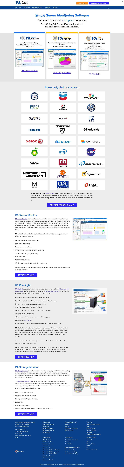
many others (50, 193)
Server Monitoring (70, 450)
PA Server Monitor (30, 70)
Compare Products (48, 424)
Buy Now (82, 3)
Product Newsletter (92, 450)
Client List (68, 442)
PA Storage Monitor (62, 72)
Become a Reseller (48, 460)
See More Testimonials (62, 205)
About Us (89, 440)
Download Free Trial (98, 3)
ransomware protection (51, 291)
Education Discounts (49, 456)
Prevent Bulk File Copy (71, 454)
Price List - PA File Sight (50, 454)
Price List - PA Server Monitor (51, 450)
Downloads (46, 426)
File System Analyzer (25, 381)
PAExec (67, 424)
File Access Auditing (71, 452)
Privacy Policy (91, 444)
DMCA (89, 446)
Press (88, 448)
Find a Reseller (47, 458)
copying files (28, 320)
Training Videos (91, 430)
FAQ (88, 426)
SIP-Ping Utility (69, 430)
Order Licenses (47, 440)
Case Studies (68, 444)
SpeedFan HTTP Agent (71, 428)
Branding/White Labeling (94, 434)
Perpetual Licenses (48, 444)
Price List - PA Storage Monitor (51, 452)
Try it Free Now (26, 275)
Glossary (89, 432)
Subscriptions (47, 446)
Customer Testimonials (71, 440)
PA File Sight (94, 73)
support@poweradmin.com (27, 422)
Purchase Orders (47, 442)
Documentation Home (93, 424)
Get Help (21, 451)
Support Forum (91, 428)
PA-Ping (67, 426)
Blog (88, 442)
